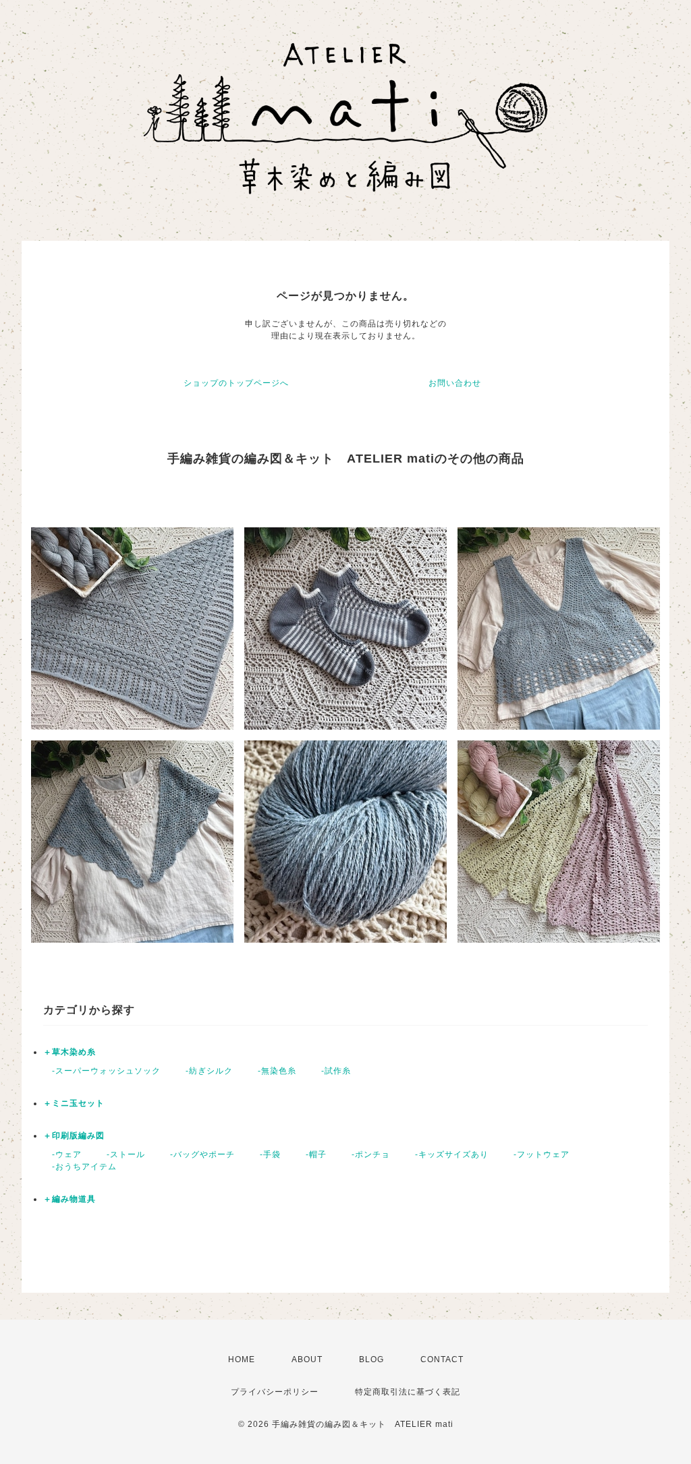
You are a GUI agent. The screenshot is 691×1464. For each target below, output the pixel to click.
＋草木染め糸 (69, 1052)
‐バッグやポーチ (198, 1154)
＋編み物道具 (69, 1199)
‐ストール (121, 1154)
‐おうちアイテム (80, 1166)
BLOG (371, 1359)
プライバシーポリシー (275, 1392)
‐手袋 (266, 1154)
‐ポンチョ (366, 1154)
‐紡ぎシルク (205, 1071)
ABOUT (307, 1359)
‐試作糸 (331, 1071)
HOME (241, 1359)
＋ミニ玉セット (74, 1103)
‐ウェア (62, 1154)
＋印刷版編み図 (74, 1135)
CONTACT (442, 1359)
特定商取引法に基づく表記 (407, 1392)
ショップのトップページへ (236, 383)
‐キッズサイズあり (447, 1154)
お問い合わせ (455, 383)
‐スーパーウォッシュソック (102, 1071)
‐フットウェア (537, 1154)
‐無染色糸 (272, 1071)
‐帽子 (312, 1154)
